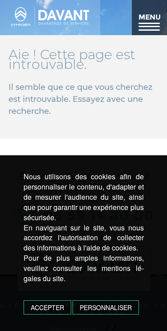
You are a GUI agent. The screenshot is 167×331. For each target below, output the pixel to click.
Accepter (47, 307)
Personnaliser (106, 307)
